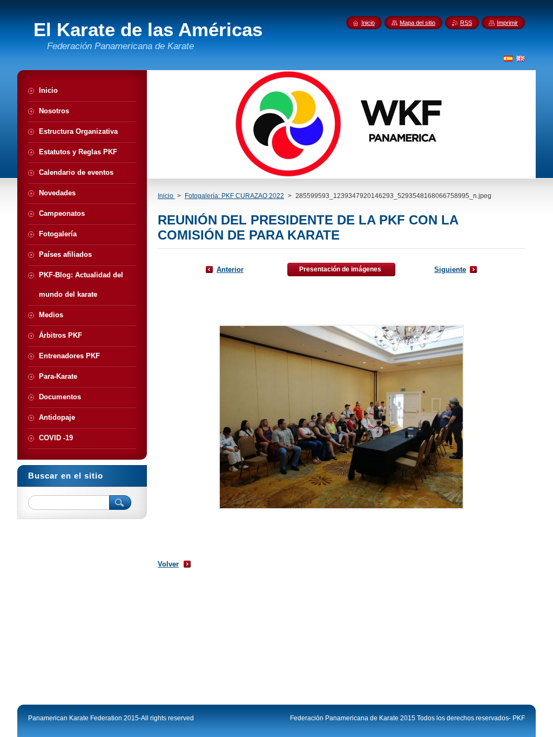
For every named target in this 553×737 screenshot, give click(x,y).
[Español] (508, 58)
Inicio (166, 196)
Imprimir (507, 22)
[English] (520, 58)
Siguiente (450, 269)
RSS (466, 22)
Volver (168, 564)
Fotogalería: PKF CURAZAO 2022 (234, 196)
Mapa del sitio (417, 22)
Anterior (230, 269)
